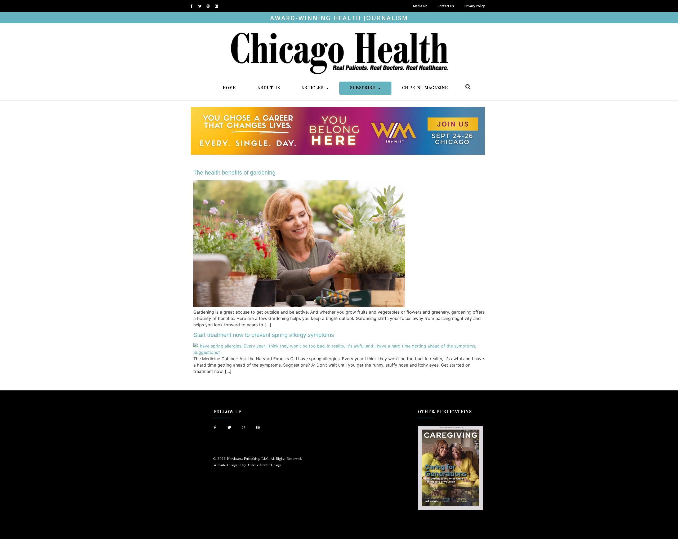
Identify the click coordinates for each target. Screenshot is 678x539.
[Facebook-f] (191, 6)
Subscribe (362, 88)
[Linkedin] (216, 6)
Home (229, 88)
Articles (312, 88)
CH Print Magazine (425, 88)
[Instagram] (207, 6)
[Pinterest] (258, 427)
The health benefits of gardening (234, 172)
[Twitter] (199, 6)
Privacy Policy (475, 6)
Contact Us (446, 6)
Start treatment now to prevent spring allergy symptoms (263, 335)
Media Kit (420, 6)
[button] (468, 87)
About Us (268, 88)
